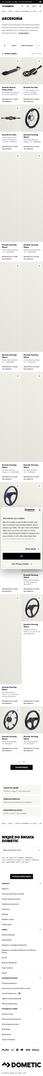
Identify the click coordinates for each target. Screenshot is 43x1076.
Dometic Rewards (8, 935)
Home (3, 11)
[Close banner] (39, 510)
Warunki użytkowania (9, 1004)
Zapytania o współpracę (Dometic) (14, 945)
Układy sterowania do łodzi (26, 11)
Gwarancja (6, 909)
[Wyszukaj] (22, 6)
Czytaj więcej (23, 33)
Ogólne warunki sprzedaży (11, 999)
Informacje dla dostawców (11, 1019)
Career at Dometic (16, 1039)
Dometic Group (15, 1014)
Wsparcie (5, 883)
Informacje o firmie (9, 1009)
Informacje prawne (9, 978)
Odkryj (4, 930)
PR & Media (13, 1029)
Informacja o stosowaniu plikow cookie (16, 988)
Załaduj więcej (21, 767)
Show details (30, 549)
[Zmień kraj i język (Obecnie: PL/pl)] (40, 2)
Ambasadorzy (7, 940)
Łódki (10, 11)
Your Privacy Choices (20, 564)
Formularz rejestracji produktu (13, 894)
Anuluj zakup (6, 924)
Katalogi (12, 914)
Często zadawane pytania (11, 899)
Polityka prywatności (9, 983)
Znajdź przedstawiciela (10, 904)
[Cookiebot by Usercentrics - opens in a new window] (26, 510)
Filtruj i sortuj (11, 54)
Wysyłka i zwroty (8, 919)
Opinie (4, 973)
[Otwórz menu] (40, 6)
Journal (4, 958)
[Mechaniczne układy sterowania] (5, 45)
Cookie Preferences (9, 993)
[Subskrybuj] (39, 850)
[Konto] (28, 6)
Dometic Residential (16, 963)
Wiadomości (14, 1034)
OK (21, 556)
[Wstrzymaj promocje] (3, 1)
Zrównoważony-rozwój (10, 1024)
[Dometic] (8, 6)
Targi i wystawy (7, 968)
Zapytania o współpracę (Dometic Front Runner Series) (19, 951)
